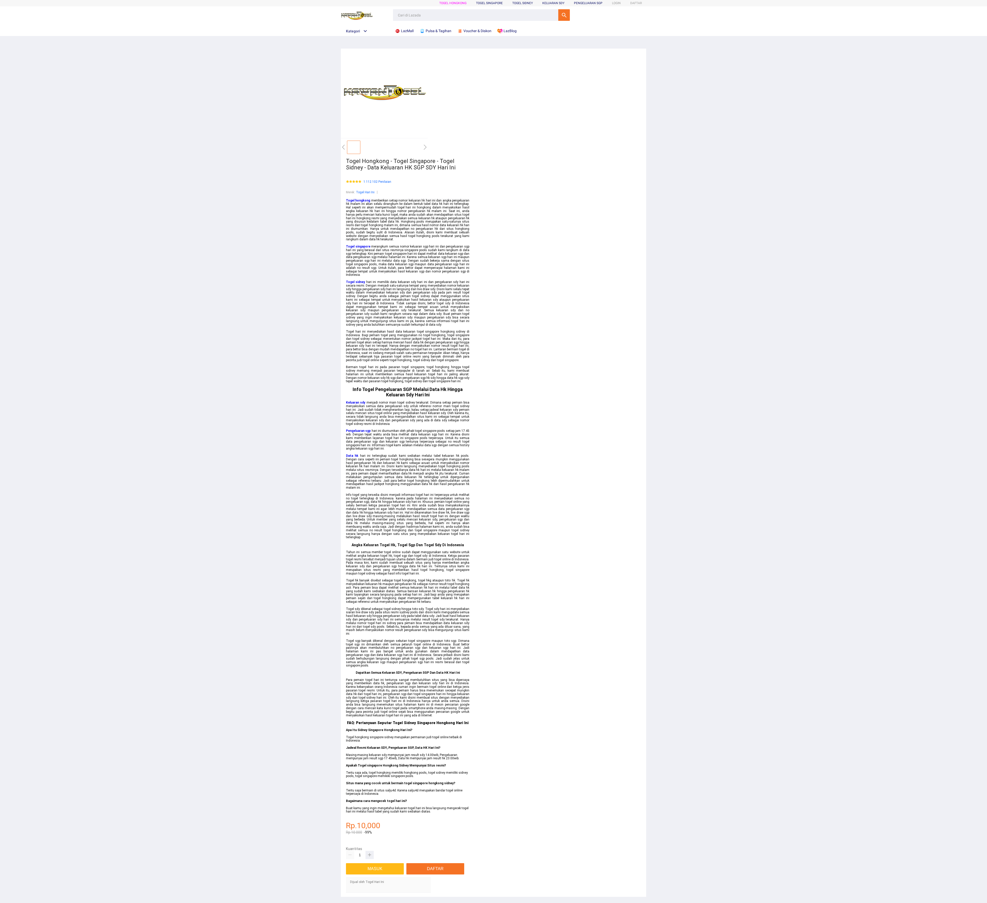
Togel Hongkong (453, 3)
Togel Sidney (522, 3)
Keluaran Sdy (553, 3)
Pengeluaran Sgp (588, 3)
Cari (564, 15)
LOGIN (616, 3)
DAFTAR (636, 3)
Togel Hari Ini (365, 192)
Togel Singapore (489, 3)
